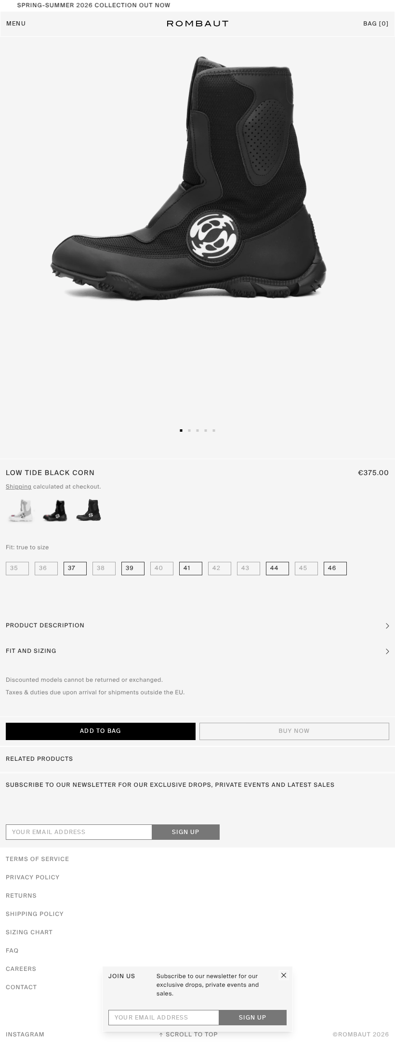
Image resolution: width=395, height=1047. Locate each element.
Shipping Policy (35, 914)
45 (303, 568)
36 (43, 568)
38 (101, 568)
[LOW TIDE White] (21, 510)
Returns (21, 896)
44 (274, 568)
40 (159, 568)
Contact (21, 988)
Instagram (25, 1035)
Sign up (185, 832)
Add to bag (100, 731)
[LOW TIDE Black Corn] (89, 510)
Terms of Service (37, 859)
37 (72, 568)
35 (14, 568)
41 (187, 568)
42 (216, 568)
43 (245, 568)
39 (130, 568)
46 (332, 568)
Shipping (19, 487)
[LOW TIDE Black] (55, 510)
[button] (197, 625)
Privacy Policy (33, 878)
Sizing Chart (29, 933)
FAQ (12, 951)
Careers (21, 969)
